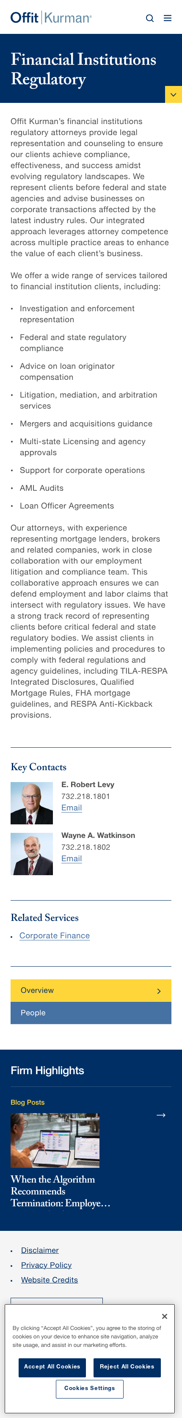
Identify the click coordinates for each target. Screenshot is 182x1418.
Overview (37, 991)
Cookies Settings (89, 1389)
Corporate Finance (54, 937)
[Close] (164, 1316)
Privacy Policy (46, 1266)
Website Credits (49, 1281)
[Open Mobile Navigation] (173, 94)
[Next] (161, 1114)
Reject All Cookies (127, 1367)
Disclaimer (40, 1251)
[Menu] (167, 18)
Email (71, 809)
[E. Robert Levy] (32, 803)
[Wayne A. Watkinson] (32, 854)
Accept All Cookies (52, 1367)
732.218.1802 (85, 848)
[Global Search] (150, 18)
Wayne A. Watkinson (98, 836)
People (33, 1014)
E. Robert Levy (87, 786)
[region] (89, 1359)
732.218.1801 (85, 798)
